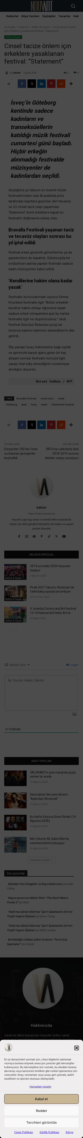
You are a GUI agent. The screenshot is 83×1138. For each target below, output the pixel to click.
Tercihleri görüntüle (41, 1122)
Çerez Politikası (23, 1132)
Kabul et (41, 1099)
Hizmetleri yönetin (40, 1086)
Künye (69, 1132)
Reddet (41, 1111)
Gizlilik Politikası (49, 1132)
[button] (76, 1048)
